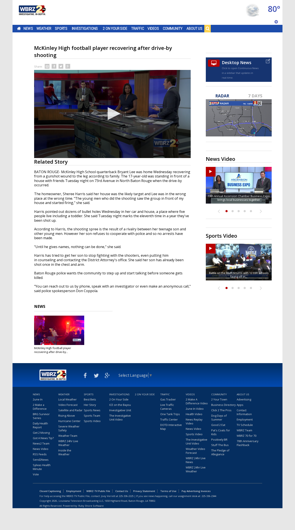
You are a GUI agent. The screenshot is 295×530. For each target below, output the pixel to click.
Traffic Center (169, 419)
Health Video (194, 414)
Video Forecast (68, 405)
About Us (194, 28)
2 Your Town (219, 399)
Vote (36, 474)
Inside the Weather (64, 452)
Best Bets (90, 399)
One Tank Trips (170, 414)
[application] (112, 114)
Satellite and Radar (70, 410)
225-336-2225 (126, 496)
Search (207, 28)
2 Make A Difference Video (197, 401)
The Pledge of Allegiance (220, 452)
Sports (61, 28)
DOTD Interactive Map (171, 427)
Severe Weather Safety (68, 428)
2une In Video (195, 409)
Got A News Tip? (43, 438)
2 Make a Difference (40, 407)
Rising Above (66, 416)
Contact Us (121, 491)
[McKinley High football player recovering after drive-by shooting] (59, 330)
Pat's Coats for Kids (220, 432)
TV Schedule (245, 425)
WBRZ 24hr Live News (196, 460)
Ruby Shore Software (91, 505)
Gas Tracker (168, 399)
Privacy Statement (144, 491)
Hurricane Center (69, 421)
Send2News (41, 460)
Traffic (137, 28)
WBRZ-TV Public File (98, 491)
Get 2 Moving (41, 433)
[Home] (32, 12)
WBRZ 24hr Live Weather (68, 443)
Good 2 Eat (218, 425)
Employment (245, 419)
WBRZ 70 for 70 (246, 436)
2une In (38, 399)
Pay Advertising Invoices (196, 491)
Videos (153, 28)
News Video (40, 449)
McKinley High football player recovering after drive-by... (52, 350)
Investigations (85, 28)
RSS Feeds (40, 454)
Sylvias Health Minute (42, 467)
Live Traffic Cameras (167, 407)
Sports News (92, 410)
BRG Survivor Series (41, 416)
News (28, 28)
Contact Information (244, 412)
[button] (112, 113)
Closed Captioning (50, 491)
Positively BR (219, 439)
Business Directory (223, 405)
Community (172, 28)
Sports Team (92, 416)
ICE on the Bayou (120, 405)
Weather (43, 28)
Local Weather (67, 399)
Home (19, 28)
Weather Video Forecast (195, 451)
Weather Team (67, 436)
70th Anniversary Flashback (247, 443)
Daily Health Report (40, 425)
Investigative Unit (120, 410)
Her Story (90, 405)
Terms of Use (168, 491)
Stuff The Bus (220, 445)
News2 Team (41, 443)
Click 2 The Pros (221, 410)
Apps (240, 405)
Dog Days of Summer (219, 417)
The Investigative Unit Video (120, 417)
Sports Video (92, 421)
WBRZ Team (244, 430)
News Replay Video (194, 421)
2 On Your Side (115, 28)
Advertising (244, 399)
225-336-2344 (208, 496)
